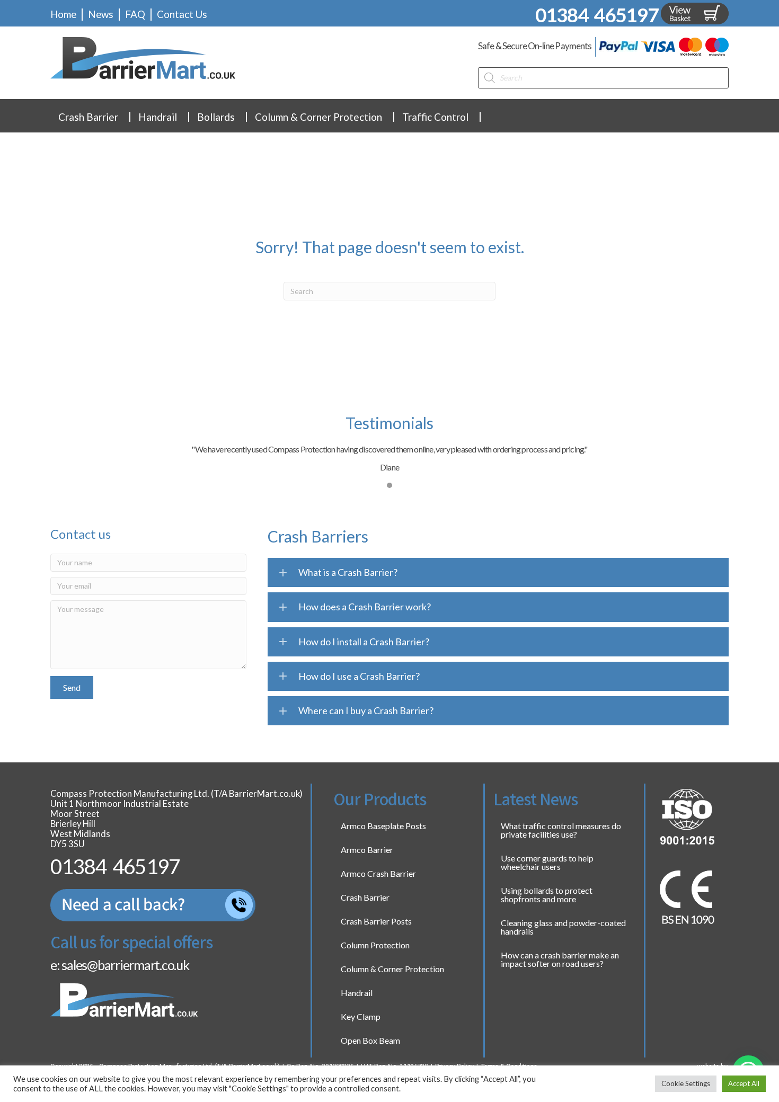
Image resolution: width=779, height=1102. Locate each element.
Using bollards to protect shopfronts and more (546, 894)
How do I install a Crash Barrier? (363, 641)
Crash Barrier (88, 117)
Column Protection (375, 945)
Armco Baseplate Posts (383, 826)
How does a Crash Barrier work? (364, 606)
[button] (71, 687)
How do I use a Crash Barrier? (359, 676)
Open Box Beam (370, 1040)
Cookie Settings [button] (685, 1083)
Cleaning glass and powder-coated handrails (563, 927)
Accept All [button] (743, 1083)
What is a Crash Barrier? (347, 572)
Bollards (216, 117)
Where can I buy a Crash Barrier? (365, 710)
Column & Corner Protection (318, 117)
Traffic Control (435, 117)
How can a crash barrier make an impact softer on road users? (560, 959)
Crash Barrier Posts (376, 921)
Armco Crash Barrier (378, 873)
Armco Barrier (367, 850)
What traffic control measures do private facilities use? (561, 830)
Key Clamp (360, 1016)
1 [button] (389, 485)
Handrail (157, 117)
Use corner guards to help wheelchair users (547, 862)
